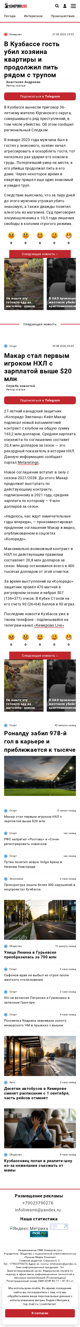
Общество (15, 946)
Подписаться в (40, 96)
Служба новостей (20, 386)
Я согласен (40, 1313)
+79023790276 (38, 1203)
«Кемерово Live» (49, 625)
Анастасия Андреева (23, 82)
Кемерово (15, 34)
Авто (12, 1082)
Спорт (13, 346)
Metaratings (28, 462)
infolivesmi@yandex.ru (38, 1210)
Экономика (16, 878)
